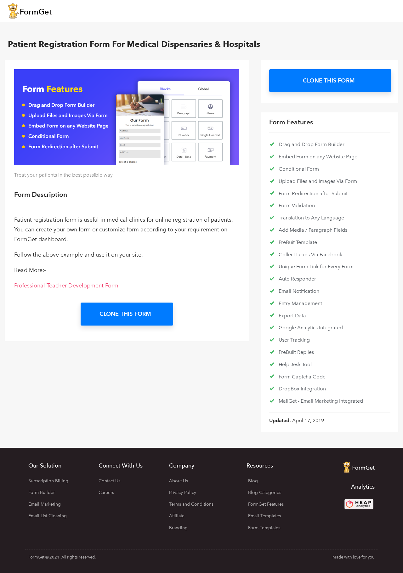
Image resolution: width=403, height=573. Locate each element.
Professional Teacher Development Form (66, 285)
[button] (127, 314)
